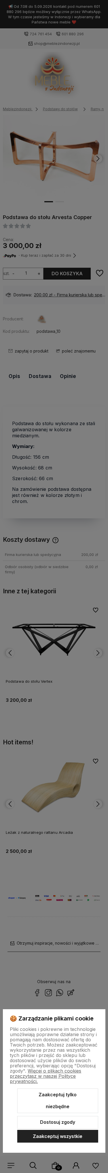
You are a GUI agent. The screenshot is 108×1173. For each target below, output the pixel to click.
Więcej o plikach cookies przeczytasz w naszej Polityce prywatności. (45, 1076)
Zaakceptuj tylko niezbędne (58, 1101)
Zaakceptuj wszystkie (57, 1136)
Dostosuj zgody (57, 1122)
